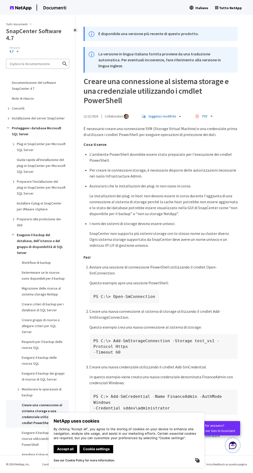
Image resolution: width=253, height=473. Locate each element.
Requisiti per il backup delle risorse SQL (42, 344)
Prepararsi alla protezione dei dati (39, 222)
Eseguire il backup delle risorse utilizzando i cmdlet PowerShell (42, 438)
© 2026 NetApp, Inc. (18, 464)
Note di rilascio (23, 98)
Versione (14, 47)
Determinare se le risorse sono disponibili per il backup (43, 275)
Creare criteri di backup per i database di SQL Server (43, 307)
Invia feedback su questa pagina (226, 464)
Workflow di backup (36, 262)
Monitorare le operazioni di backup (42, 392)
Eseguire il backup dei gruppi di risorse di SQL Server (43, 376)
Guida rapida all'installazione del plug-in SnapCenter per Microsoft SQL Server (41, 166)
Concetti (18, 108)
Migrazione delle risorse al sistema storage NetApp (41, 291)
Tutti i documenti (17, 24)
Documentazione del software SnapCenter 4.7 (34, 85)
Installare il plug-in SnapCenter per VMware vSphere (39, 206)
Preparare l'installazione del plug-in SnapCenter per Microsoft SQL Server (41, 187)
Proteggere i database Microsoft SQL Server (36, 131)
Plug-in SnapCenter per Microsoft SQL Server (41, 147)
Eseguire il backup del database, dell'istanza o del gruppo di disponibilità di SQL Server (40, 244)
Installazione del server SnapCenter (38, 118)
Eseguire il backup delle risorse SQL (39, 360)
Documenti (54, 7)
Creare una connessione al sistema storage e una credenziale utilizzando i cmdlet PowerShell (42, 414)
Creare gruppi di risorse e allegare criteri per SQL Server (41, 326)
